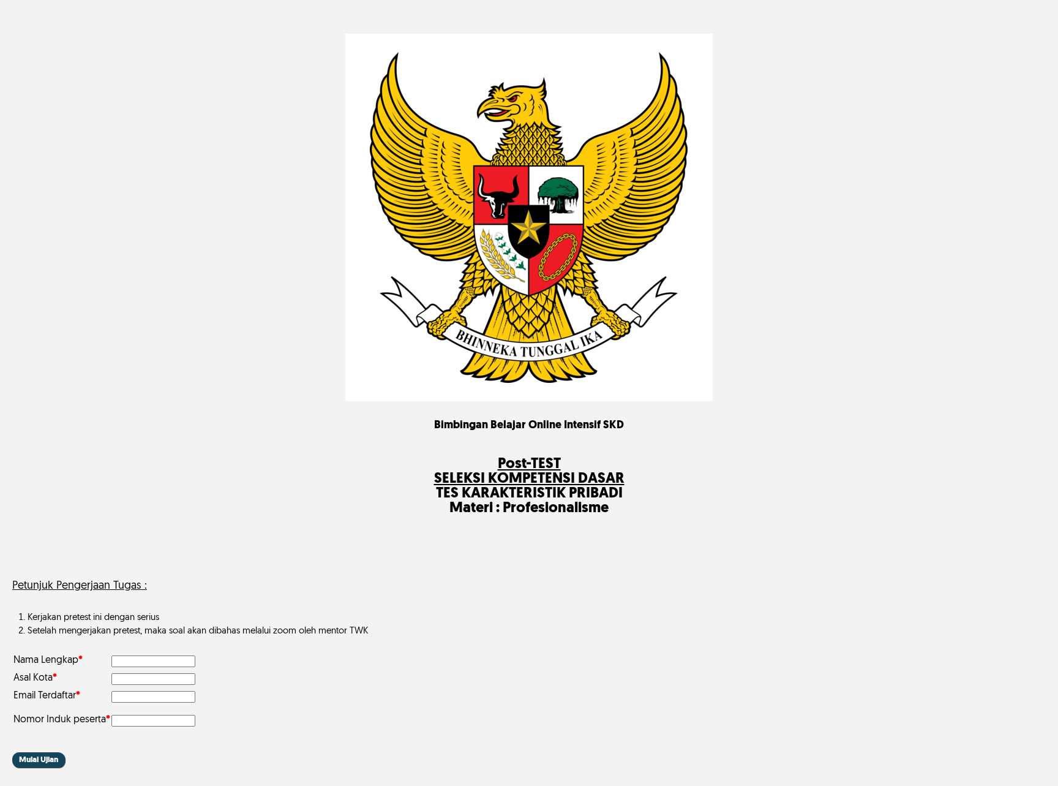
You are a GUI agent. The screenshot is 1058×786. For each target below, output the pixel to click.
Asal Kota (35, 678)
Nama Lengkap (48, 660)
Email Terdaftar (46, 696)
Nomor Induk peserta (61, 720)
